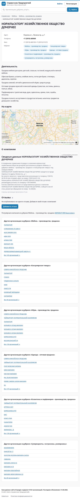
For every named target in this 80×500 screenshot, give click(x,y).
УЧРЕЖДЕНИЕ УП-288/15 (12, 229)
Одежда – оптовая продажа (58, 50)
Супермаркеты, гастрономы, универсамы (39, 58)
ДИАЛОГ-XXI (8, 426)
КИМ (5, 285)
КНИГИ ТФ (7, 288)
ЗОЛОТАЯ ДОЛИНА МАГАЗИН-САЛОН (16, 455)
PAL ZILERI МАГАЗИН (11, 378)
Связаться (5, 496)
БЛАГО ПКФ (8, 418)
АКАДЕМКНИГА (9, 448)
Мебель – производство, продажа (30, 16)
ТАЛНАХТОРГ (8, 225)
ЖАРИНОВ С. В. (9, 430)
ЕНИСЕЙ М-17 (8, 451)
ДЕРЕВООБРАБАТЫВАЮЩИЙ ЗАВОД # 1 (17, 251)
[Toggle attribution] (76, 142)
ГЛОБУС (6, 277)
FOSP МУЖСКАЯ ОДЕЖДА (12, 366)
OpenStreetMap (70, 142)
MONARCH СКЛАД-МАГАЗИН (13, 325)
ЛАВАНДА (7, 459)
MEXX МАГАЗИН (9, 370)
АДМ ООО (7, 236)
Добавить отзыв (10, 206)
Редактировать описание (70, 154)
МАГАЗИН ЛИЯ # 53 (10, 463)
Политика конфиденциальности (21, 496)
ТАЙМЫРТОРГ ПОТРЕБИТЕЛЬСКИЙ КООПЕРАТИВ (20, 318)
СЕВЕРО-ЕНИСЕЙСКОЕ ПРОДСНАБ (15, 269)
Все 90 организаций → (11, 300)
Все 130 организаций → (12, 433)
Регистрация (71, 4)
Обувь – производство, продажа (35, 50)
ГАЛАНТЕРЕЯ (8, 422)
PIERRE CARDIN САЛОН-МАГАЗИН (15, 381)
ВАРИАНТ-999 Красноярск (65, 213)
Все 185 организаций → (12, 255)
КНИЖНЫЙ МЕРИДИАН (12, 292)
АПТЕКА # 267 (8, 407)
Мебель (14, 16)
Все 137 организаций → (12, 389)
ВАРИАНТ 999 (8, 244)
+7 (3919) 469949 (30, 38)
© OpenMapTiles (56, 142)
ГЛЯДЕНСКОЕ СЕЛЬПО (11, 281)
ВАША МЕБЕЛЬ (9, 248)
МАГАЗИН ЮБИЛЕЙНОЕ (12, 470)
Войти (60, 4)
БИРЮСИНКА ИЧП (10, 337)
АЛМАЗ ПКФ (8, 240)
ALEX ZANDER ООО (10, 232)
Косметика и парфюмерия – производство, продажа (42, 54)
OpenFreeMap (47, 142)
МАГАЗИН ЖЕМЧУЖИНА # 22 (13, 474)
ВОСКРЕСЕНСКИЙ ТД (11, 341)
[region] (40, 127)
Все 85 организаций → (11, 478)
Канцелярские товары (58, 46)
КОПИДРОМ (8, 296)
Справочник (6, 16)
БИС (5, 415)
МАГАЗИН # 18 (9, 467)
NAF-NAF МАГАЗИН (10, 374)
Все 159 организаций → (12, 344)
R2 (5, 385)
